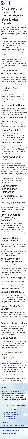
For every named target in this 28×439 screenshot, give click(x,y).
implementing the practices (9, 365)
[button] (20, 2)
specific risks (22, 202)
